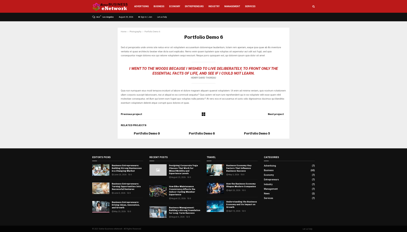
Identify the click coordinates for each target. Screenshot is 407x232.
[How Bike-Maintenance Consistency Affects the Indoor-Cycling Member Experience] (158, 191)
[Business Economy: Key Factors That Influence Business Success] (215, 170)
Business (159, 6)
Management (232, 6)
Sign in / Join (146, 17)
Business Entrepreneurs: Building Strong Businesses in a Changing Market (127, 168)
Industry (214, 6)
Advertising (141, 6)
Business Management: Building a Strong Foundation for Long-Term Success (184, 210)
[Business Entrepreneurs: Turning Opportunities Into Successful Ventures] (100, 188)
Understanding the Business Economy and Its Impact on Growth (241, 204)
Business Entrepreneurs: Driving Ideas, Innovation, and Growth (126, 205)
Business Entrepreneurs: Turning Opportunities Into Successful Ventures (126, 186)
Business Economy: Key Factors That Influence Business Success (238, 168)
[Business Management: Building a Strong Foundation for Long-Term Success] (158, 212)
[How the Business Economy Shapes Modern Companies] (215, 188)
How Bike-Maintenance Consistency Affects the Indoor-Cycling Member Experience (182, 190)
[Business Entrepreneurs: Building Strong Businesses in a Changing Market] (100, 170)
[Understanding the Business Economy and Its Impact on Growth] (215, 206)
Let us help (162, 17)
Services (250, 6)
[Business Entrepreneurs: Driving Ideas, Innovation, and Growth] (100, 206)
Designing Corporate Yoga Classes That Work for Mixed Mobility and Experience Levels (183, 169)
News (267, 193)
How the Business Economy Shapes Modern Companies (241, 185)
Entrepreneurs (194, 6)
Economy (174, 6)
